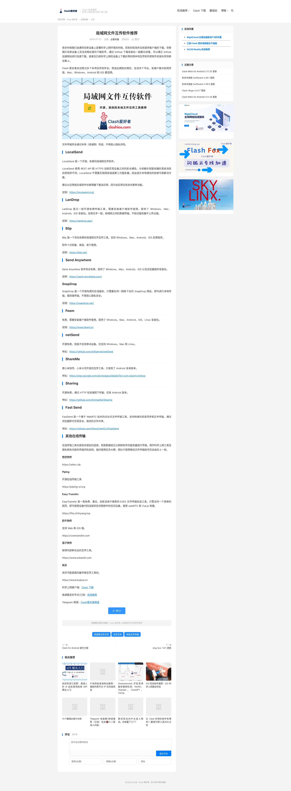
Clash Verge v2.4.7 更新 (193, 90)
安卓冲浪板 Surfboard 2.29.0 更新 (198, 84)
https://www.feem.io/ (81, 327)
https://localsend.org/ (81, 192)
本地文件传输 (132, 634)
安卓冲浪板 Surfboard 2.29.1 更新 (198, 77)
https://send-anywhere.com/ (85, 276)
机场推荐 (182, 10)
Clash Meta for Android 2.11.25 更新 (199, 71)
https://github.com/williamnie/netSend (91, 351)
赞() (136, 39)
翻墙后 (213, 10)
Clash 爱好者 (68, 10)
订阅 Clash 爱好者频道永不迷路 (202, 43)
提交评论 (163, 753)
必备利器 (84, 19)
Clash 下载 (199, 10)
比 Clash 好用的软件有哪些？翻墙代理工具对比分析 (158, 721)
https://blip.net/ (78, 252)
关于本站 (154, 782)
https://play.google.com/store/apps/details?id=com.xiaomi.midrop (107, 375)
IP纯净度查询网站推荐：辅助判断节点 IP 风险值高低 (102, 686)
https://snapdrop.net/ (81, 303)
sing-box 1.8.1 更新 (162, 648)
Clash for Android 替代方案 (75, 648)
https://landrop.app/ (80, 220)
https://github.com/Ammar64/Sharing (90, 399)
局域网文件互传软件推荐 (117, 33)
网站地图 (162, 782)
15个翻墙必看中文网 (72, 718)
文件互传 (117, 634)
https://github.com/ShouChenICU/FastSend (94, 428)
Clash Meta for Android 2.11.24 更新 (199, 97)
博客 (223, 10)
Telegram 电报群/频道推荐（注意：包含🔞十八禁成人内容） (102, 721)
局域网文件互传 (101, 634)
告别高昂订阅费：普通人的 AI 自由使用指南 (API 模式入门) (74, 686)
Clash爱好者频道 (90, 602)
